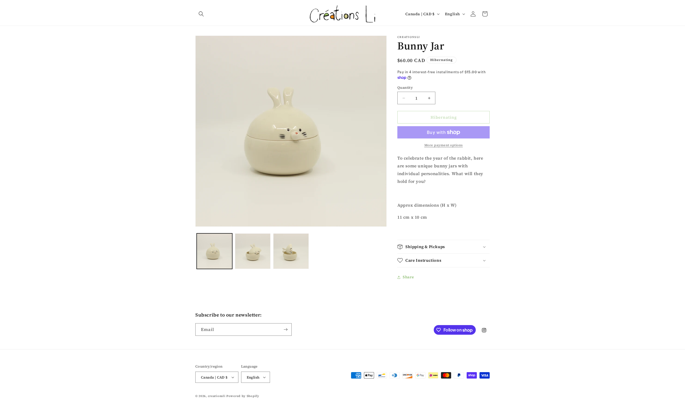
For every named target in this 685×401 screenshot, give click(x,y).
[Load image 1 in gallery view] (214, 251)
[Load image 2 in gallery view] (253, 251)
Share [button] (408, 277)
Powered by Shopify (242, 396)
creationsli (217, 396)
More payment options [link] (443, 145)
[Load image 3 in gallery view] (291, 251)
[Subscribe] (285, 329)
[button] (201, 14)
